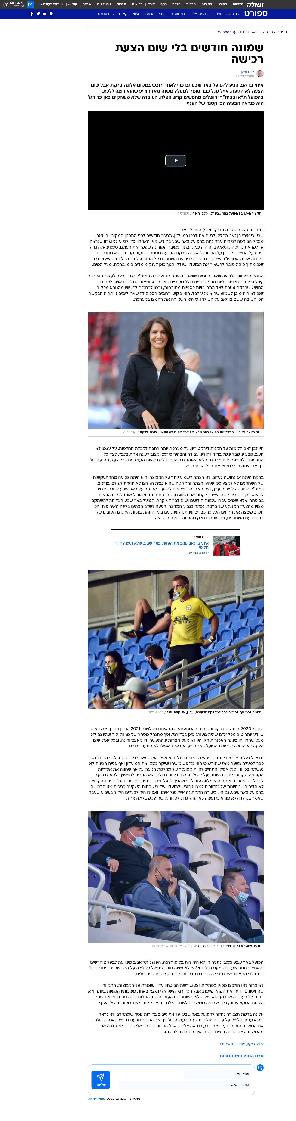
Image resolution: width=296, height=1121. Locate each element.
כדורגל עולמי (180, 14)
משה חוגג (238, 1044)
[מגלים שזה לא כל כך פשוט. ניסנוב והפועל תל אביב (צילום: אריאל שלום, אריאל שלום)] (176, 880)
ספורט (222, 4)
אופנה (87, 4)
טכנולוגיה (104, 4)
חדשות (238, 4)
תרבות (191, 4)
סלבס (176, 4)
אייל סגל (224, 1044)
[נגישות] (6, 5)
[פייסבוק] (32, 14)
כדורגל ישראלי (202, 14)
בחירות (206, 4)
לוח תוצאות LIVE (227, 14)
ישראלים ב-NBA (144, 14)
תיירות (121, 4)
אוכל (151, 4)
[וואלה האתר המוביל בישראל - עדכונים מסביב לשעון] (255, 4)
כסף (163, 4)
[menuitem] (235, 4)
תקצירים (124, 14)
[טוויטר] (38, 14)
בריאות (137, 4)
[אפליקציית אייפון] (45, 14)
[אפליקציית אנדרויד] (51, 14)
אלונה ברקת (255, 1044)
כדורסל (163, 14)
